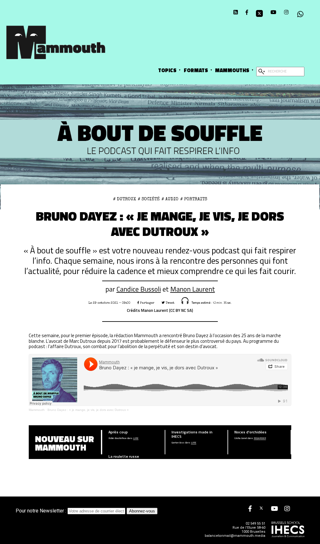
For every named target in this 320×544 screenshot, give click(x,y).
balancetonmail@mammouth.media (235, 536)
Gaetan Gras (178, 442)
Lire (135, 438)
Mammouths (232, 70)
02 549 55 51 (255, 524)
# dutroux (124, 199)
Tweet (169, 303)
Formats (196, 70)
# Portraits (193, 199)
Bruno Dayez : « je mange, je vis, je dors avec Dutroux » (88, 410)
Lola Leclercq (115, 462)
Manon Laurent (192, 289)
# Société (149, 199)
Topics (167, 70)
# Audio (170, 199)
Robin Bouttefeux (117, 438)
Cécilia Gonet (240, 438)
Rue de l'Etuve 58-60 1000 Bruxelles (248, 530)
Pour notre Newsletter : (42, 511)
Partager (146, 303)
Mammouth (37, 410)
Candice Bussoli (139, 289)
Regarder (260, 438)
